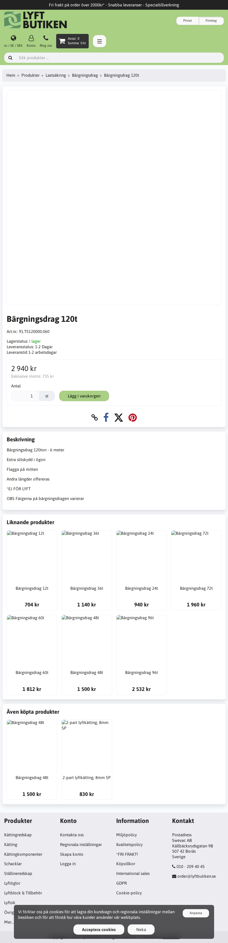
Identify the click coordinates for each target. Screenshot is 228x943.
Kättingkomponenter (23, 854)
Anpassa (196, 913)
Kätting (10, 844)
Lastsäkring (56, 75)
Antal (16, 386)
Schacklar (13, 863)
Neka (141, 929)
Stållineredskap (18, 873)
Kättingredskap (18, 834)
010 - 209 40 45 (191, 866)
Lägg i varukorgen (84, 396)
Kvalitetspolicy (129, 844)
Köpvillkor (125, 863)
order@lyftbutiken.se (196, 876)
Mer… (9, 922)
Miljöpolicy (126, 834)
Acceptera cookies (99, 929)
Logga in (68, 863)
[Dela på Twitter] (118, 417)
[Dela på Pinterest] (132, 417)
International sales (133, 873)
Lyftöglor (12, 883)
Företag (211, 21)
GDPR (121, 883)
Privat (187, 21)
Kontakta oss (72, 834)
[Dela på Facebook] (106, 417)
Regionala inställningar (81, 844)
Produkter (30, 75)
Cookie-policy (129, 892)
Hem (10, 75)
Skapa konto (71, 854)
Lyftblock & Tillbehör (23, 892)
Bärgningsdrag (85, 75)
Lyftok (9, 902)
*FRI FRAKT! (127, 854)
